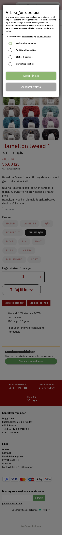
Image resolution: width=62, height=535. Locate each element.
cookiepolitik (27, 37)
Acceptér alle (31, 75)
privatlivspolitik (44, 37)
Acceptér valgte (31, 87)
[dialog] (31, 267)
